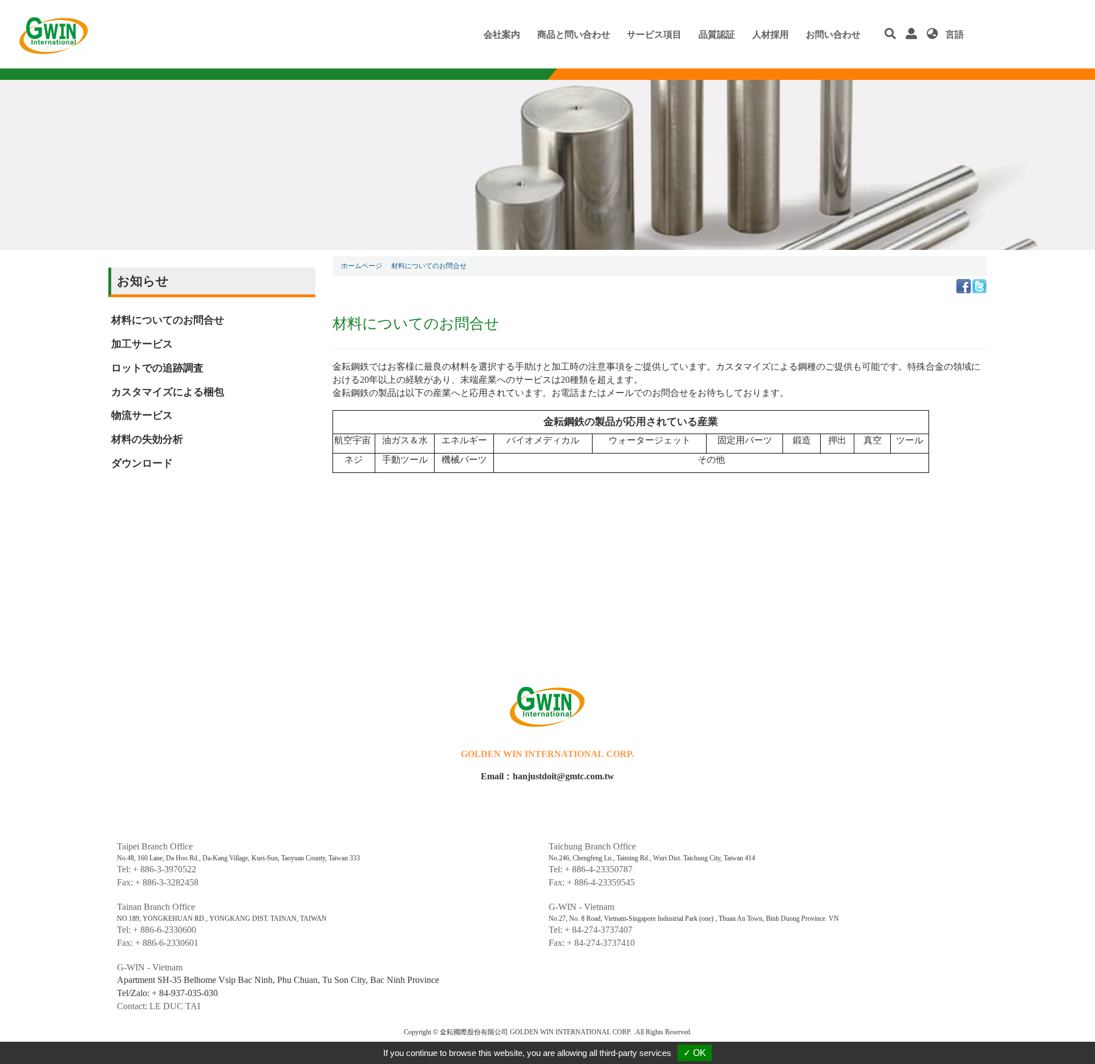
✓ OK (694, 1053)
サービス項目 (654, 34)
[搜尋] (893, 35)
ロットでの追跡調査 (157, 368)
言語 (953, 34)
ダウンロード (142, 463)
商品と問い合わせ (573, 34)
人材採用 (770, 34)
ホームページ (361, 266)
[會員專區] (914, 35)
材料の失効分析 (147, 439)
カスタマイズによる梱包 (167, 392)
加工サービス (142, 344)
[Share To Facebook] (963, 285)
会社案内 (502, 34)
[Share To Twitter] (979, 285)
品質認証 (717, 34)
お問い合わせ (833, 34)
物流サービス (142, 415)
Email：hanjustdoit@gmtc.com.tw (547, 776)
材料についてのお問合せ (167, 320)
